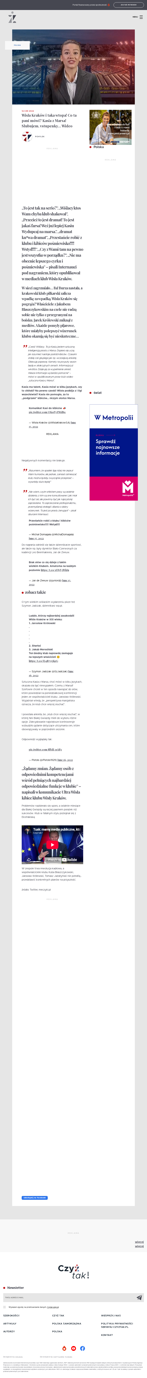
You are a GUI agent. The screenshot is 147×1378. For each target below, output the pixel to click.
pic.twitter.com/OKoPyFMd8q (47, 412)
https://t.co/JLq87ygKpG (43, 661)
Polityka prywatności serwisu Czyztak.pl (117, 1326)
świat (97, 393)
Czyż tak (58, 1316)
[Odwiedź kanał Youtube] (73, 1348)
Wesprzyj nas (111, 1316)
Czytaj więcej (53, 1307)
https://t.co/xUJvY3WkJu (55, 570)
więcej (139, 1242)
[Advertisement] (52, 177)
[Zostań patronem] (64, 1348)
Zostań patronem (129, 5)
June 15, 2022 (36, 538)
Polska (17, 45)
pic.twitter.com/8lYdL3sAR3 (45, 749)
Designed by (9, 1357)
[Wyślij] (139, 1297)
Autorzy (9, 1331)
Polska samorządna (66, 1324)
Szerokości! (11, 1316)
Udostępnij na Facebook (35, 1198)
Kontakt (107, 1335)
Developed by (47, 1357)
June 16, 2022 (65, 760)
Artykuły (9, 1324)
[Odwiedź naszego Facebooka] (82, 1348)
